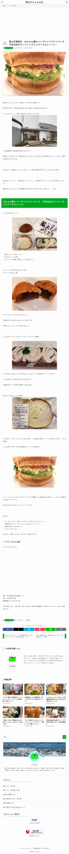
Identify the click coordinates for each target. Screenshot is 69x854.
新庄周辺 (28, 620)
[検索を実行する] (64, 737)
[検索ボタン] (67, 2)
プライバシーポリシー (26, 848)
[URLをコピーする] (61, 629)
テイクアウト (20, 620)
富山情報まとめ (10, 794)
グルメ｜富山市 (8, 47)
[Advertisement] (34, 20)
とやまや (12, 666)
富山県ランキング (34, 835)
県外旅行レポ (9, 803)
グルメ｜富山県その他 (12, 790)
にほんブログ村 (34, 823)
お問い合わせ (45, 848)
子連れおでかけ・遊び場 (13, 799)
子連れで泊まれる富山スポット (15, 807)
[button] (8, 629)
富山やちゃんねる (34, 2)
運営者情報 (37, 848)
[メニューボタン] (2, 2)
